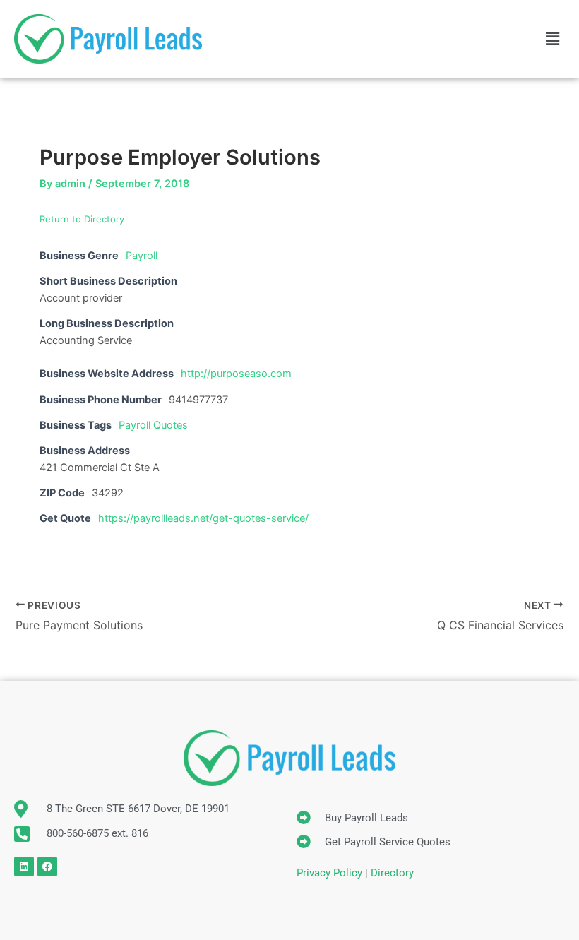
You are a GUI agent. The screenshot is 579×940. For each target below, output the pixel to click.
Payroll (141, 255)
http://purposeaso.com (236, 373)
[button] (553, 38)
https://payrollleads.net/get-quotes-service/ (203, 518)
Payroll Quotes (153, 425)
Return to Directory (82, 219)
